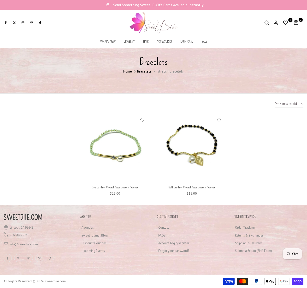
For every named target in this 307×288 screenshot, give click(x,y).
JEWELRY (129, 42)
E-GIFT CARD (186, 42)
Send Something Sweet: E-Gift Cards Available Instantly (157, 4)
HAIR (145, 42)
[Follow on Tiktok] (40, 23)
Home (127, 71)
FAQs (161, 235)
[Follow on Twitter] (14, 23)
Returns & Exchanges (249, 235)
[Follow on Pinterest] (31, 23)
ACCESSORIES (164, 42)
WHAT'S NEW (108, 42)
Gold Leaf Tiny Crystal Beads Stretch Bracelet (192, 187)
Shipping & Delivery (248, 243)
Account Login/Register (173, 243)
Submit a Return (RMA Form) (253, 251)
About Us (88, 228)
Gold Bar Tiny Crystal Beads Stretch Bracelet (115, 187)
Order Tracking (245, 228)
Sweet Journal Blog (95, 235)
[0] (285, 22)
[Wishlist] (142, 120)
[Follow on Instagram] (23, 23)
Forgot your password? (173, 251)
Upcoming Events (93, 251)
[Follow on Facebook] (5, 23)
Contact (163, 228)
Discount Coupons (94, 243)
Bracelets (144, 71)
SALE (204, 42)
